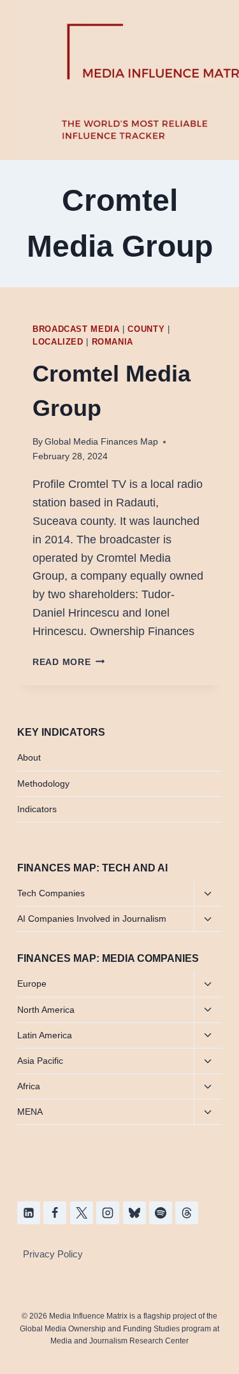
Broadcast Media (76, 329)
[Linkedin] (28, 1212)
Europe (32, 983)
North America (46, 1010)
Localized (58, 342)
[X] (81, 1212)
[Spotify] (160, 1212)
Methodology (43, 783)
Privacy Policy (53, 1254)
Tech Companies (51, 893)
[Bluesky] (134, 1212)
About (29, 757)
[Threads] (186, 1212)
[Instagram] (107, 1212)
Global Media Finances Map (101, 441)
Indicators (37, 809)
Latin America (44, 1035)
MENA (30, 1111)
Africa (28, 1086)
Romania (112, 342)
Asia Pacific (40, 1061)
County (145, 329)
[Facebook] (54, 1212)
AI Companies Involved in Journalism (91, 918)
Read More (69, 662)
